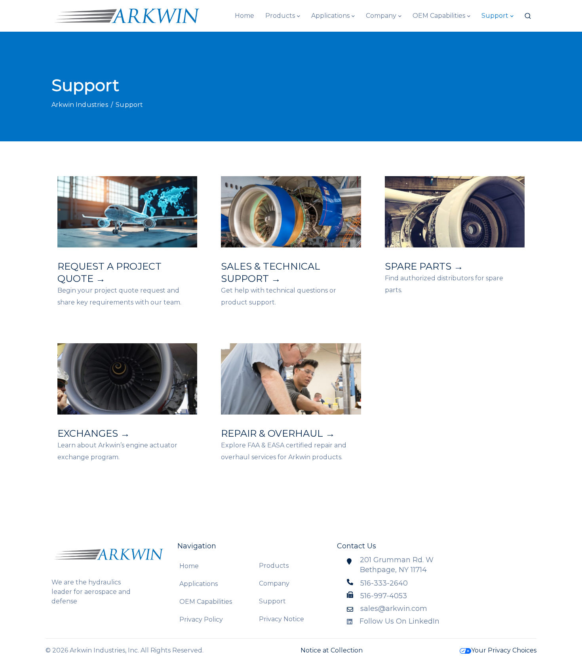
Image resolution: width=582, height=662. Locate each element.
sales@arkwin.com (393, 608)
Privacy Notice (281, 619)
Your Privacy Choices (503, 650)
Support (494, 15)
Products (280, 15)
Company (381, 15)
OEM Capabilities (439, 15)
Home (244, 15)
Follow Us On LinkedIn (399, 621)
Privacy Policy (201, 619)
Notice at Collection (332, 650)
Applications (330, 15)
